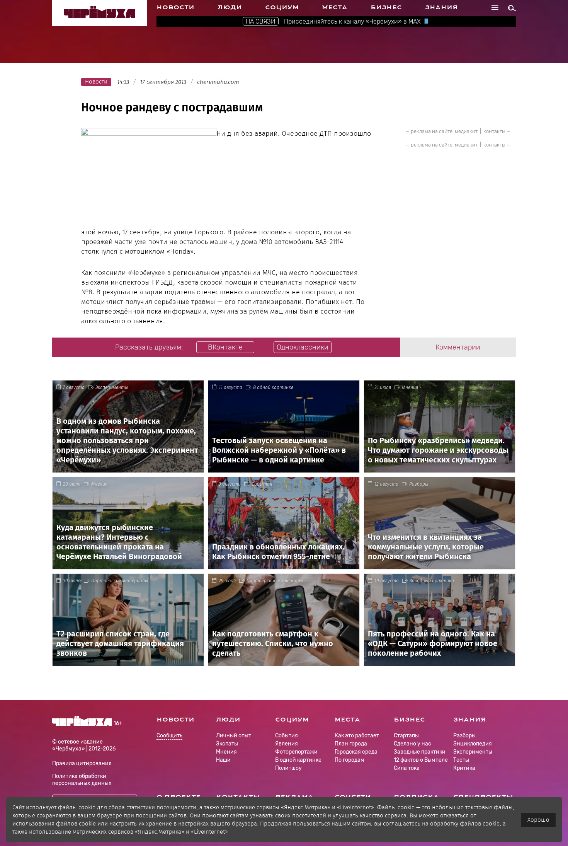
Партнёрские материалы (119, 580)
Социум (282, 7)
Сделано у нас (412, 743)
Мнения (410, 387)
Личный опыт (233, 735)
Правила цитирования (82, 763)
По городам (349, 760)
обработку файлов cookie (465, 823)
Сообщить (169, 736)
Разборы (419, 484)
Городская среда (356, 752)
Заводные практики (432, 580)
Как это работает (357, 735)
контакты (494, 131)
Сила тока (407, 768)
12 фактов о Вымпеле (421, 760)
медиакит (466, 131)
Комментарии (457, 347)
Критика (464, 768)
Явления (286, 743)
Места (334, 7)
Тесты (461, 760)
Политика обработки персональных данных (82, 779)
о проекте (178, 797)
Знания (441, 7)
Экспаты (227, 743)
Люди (230, 7)
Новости (175, 7)
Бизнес (386, 7)
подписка (416, 797)
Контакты (238, 797)
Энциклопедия (472, 743)
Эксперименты (111, 387)
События (262, 484)
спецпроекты (483, 797)
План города (351, 743)
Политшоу (288, 768)
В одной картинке (273, 387)
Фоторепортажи (296, 752)
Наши (223, 760)
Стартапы (406, 735)
